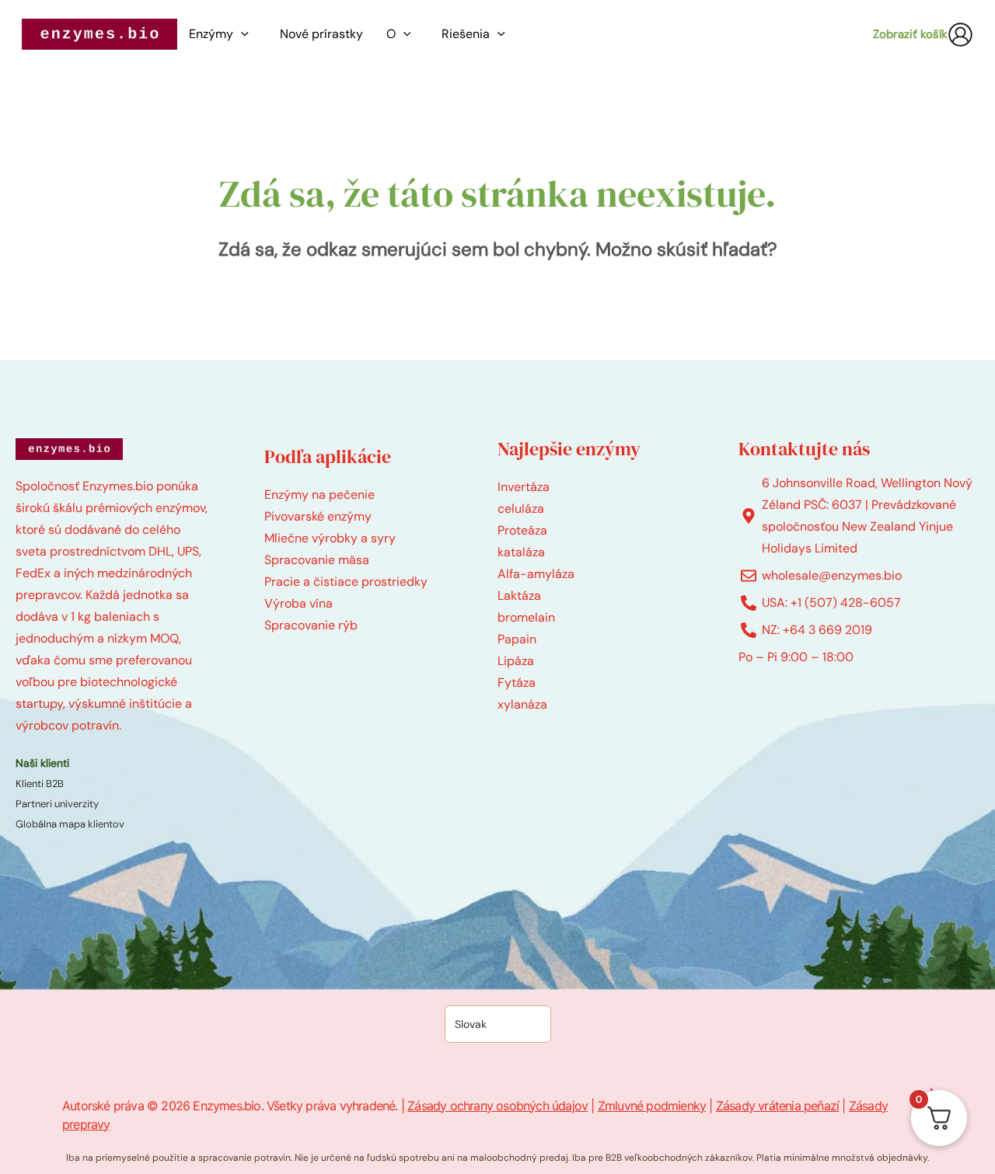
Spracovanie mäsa (316, 560)
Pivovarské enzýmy (318, 516)
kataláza (521, 552)
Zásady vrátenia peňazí (777, 1105)
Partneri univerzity (57, 803)
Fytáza (517, 682)
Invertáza (524, 487)
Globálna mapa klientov (70, 824)
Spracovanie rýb (311, 625)
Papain (517, 639)
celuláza (521, 508)
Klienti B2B (40, 783)
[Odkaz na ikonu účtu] (960, 34)
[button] (245, 34)
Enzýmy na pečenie (319, 494)
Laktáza (519, 595)
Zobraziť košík (910, 34)
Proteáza (522, 530)
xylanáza (522, 704)
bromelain (526, 617)
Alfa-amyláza (536, 574)
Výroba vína (298, 603)
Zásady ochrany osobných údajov (497, 1105)
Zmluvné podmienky (652, 1105)
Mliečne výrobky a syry (330, 538)
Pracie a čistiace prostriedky (346, 581)
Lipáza (516, 661)
